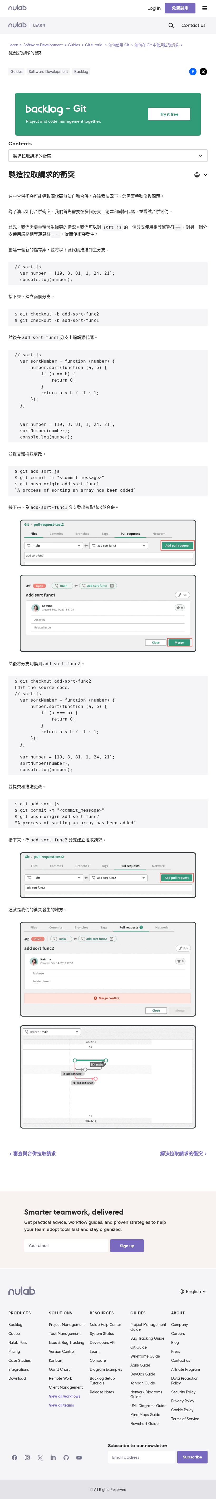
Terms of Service (185, 1419)
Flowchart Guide (144, 1423)
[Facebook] (14, 1457)
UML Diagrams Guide (148, 1405)
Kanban (55, 1360)
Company (179, 1324)
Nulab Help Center (105, 1324)
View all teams (61, 1405)
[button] (193, 1291)
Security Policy (183, 1392)
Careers (178, 1333)
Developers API (102, 1342)
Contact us (193, 25)
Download (17, 1378)
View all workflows (64, 1396)
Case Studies (19, 1360)
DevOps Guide (142, 1374)
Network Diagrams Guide (146, 1394)
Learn (13, 45)
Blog (175, 1342)
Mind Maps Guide (145, 1414)
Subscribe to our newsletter (137, 1445)
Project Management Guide (148, 1327)
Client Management (66, 1387)
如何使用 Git (119, 45)
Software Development (43, 45)
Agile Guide (140, 1365)
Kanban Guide (142, 1383)
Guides (74, 45)
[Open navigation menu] (205, 8)
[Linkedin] (53, 1458)
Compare (98, 1360)
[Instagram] (27, 1457)
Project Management (67, 1324)
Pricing (14, 1351)
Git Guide (138, 1347)
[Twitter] (40, 1458)
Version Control (62, 1351)
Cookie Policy (182, 1410)
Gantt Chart (59, 1369)
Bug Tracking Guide (147, 1338)
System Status (102, 1333)
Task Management (65, 1333)
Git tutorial (94, 45)
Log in (154, 8)
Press (175, 1351)
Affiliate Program (185, 1369)
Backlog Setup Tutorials (102, 1380)
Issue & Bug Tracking (66, 1342)
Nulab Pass (17, 1342)
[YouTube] (79, 1457)
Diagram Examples (106, 1369)
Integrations (18, 1369)
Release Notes (102, 1392)
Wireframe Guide (145, 1356)
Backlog (15, 1324)
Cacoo (14, 1333)
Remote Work (60, 1378)
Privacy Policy (182, 1401)
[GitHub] (66, 1457)
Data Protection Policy (184, 1380)
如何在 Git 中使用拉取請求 (157, 45)
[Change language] (201, 175)
